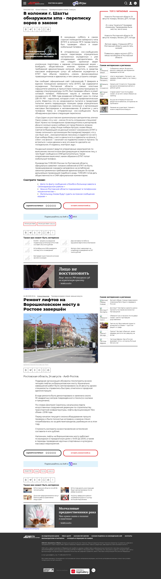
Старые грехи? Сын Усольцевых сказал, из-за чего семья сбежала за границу (123, 94)
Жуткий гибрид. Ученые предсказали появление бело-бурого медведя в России (123, 302)
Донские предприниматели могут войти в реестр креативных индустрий (46, 497)
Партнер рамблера (62, 570)
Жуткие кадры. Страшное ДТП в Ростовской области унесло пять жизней (118, 46)
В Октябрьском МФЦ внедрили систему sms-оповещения (45, 249)
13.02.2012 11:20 (28, 10)
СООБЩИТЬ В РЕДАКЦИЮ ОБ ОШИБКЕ (80, 538)
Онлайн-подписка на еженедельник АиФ (106, 536)
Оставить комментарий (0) (80, 206)
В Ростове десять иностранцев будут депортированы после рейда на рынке (82, 490)
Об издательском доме (50, 536)
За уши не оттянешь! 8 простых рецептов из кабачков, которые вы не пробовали (123, 101)
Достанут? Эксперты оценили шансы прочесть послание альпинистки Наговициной (123, 310)
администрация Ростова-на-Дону (35, 364)
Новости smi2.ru (31, 289)
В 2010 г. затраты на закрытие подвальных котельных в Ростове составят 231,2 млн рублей (46, 242)
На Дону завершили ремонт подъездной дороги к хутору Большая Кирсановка (81, 497)
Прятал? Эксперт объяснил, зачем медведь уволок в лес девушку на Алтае (122, 333)
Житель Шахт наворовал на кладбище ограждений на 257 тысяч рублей (82, 250)
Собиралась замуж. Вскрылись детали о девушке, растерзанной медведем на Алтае (122, 70)
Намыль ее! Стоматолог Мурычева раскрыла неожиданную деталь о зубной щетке (122, 86)
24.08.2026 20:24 (29, 296)
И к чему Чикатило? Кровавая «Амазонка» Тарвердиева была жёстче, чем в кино (118, 27)
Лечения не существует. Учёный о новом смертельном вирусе (122, 108)
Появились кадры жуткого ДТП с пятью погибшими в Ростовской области (118, 56)
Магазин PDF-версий (81, 536)
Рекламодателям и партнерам (53, 538)
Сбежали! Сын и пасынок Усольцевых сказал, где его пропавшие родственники (124, 317)
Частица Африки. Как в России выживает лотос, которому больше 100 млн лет (123, 341)
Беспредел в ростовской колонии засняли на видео (46, 257)
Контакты (128, 536)
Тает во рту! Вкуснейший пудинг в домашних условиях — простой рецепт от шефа (122, 325)
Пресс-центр (66, 536)
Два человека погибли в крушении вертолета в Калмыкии (83, 242)
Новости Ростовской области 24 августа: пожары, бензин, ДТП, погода (118, 18)
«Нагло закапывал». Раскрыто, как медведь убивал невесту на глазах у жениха (123, 78)
